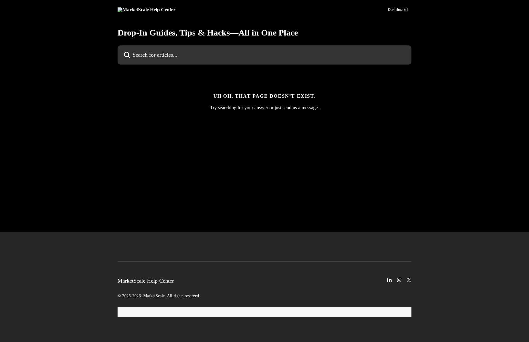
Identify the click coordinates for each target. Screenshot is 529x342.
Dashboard (398, 10)
